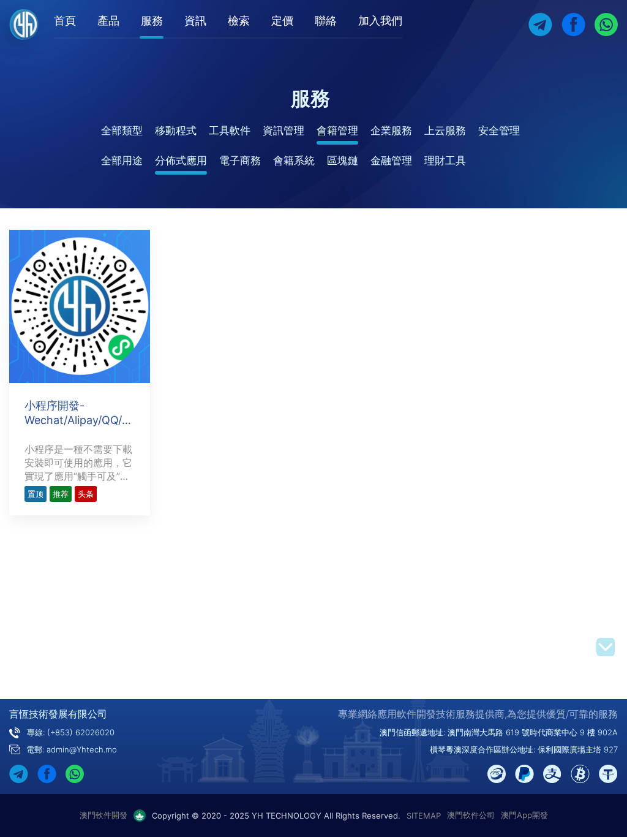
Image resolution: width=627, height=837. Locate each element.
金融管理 (391, 160)
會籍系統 (294, 160)
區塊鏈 (342, 160)
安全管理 (499, 130)
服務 (152, 20)
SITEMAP (424, 815)
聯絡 (326, 20)
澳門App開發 (524, 815)
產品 (108, 20)
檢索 (239, 20)
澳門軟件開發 (103, 815)
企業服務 (391, 130)
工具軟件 (229, 130)
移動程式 (176, 130)
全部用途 (122, 160)
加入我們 (380, 20)
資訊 (195, 20)
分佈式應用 (181, 160)
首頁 (65, 20)
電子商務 (240, 160)
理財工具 (445, 160)
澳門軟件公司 (471, 815)
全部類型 (122, 130)
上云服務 (445, 130)
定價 (282, 20)
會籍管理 (337, 130)
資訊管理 (283, 130)
